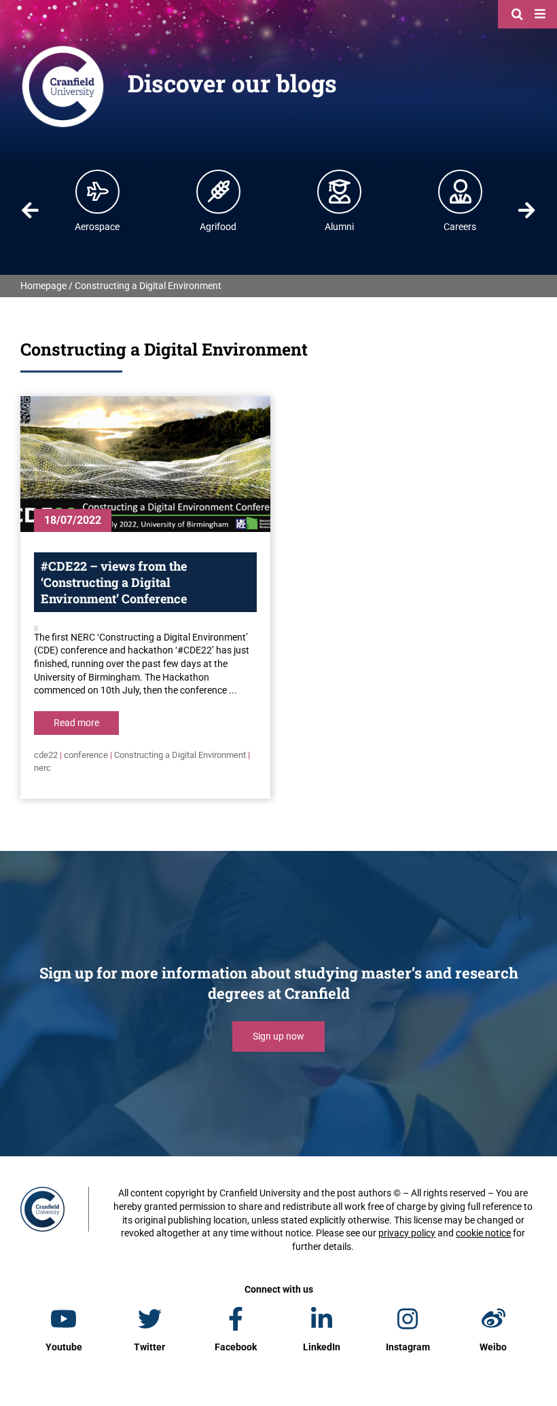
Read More (76, 722)
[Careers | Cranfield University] (460, 191)
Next (527, 210)
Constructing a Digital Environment (180, 755)
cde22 (46, 755)
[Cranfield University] (62, 48)
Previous (30, 210)
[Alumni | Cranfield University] (340, 191)
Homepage (43, 285)
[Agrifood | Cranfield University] (219, 191)
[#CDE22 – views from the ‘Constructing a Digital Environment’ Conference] (145, 464)
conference (86, 755)
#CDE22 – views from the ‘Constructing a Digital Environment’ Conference (114, 582)
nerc (42, 768)
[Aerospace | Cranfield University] (98, 191)
